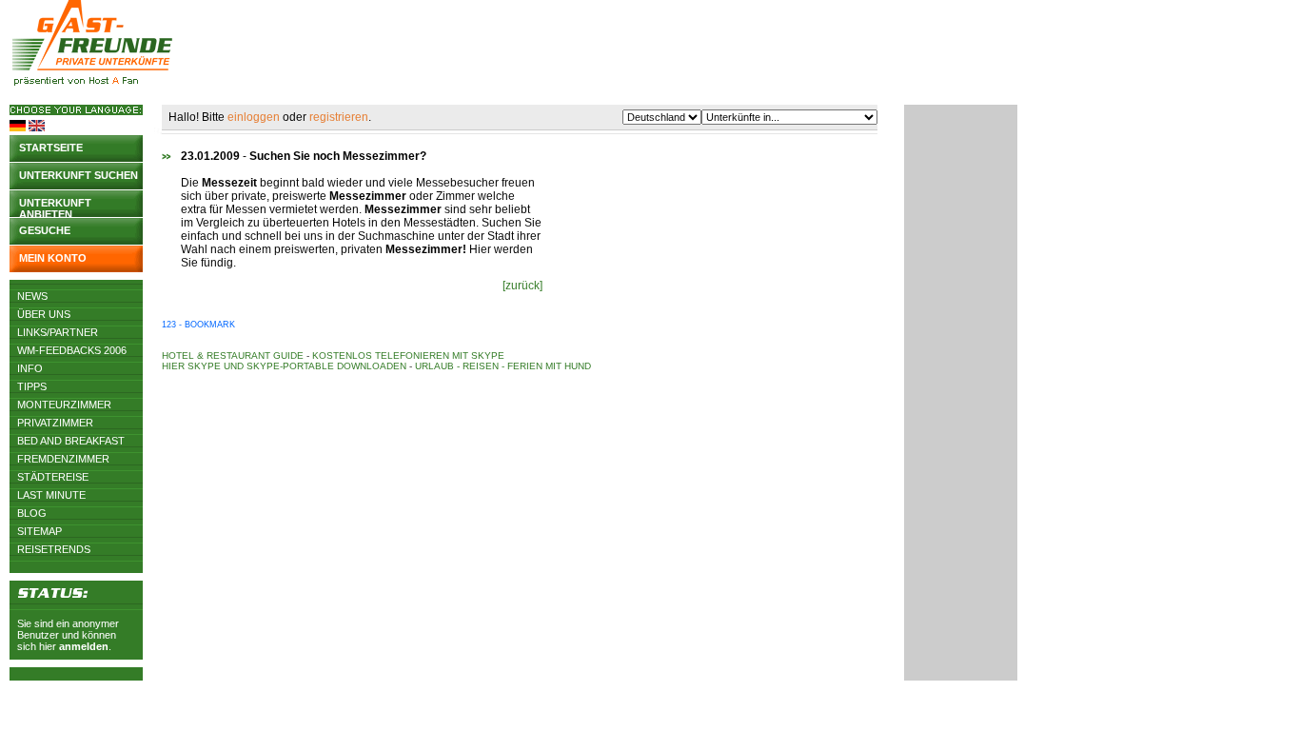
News (32, 296)
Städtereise (53, 477)
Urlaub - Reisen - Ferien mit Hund (503, 366)
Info (30, 368)
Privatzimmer (55, 422)
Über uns (43, 314)
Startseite (51, 147)
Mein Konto (53, 258)
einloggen (253, 117)
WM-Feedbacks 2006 (72, 350)
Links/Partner (57, 332)
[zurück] (522, 285)
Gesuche (44, 230)
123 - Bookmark (198, 324)
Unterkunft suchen (78, 175)
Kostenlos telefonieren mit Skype (408, 355)
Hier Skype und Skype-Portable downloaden (284, 366)
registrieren (338, 117)
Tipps (32, 386)
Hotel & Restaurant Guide (233, 355)
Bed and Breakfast (71, 440)
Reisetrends (53, 549)
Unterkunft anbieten (55, 207)
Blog (32, 513)
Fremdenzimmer (63, 458)
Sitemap (39, 531)
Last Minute (51, 495)
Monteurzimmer (64, 404)
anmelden (83, 646)
